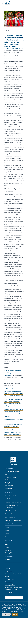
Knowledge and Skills (10, 495)
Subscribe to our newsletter (12, 594)
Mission (7, 530)
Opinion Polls (8, 514)
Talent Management (10, 510)
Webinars (7, 547)
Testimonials (8, 559)
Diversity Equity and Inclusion (13, 520)
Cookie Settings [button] (6, 614)
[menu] (25, 3)
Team (6, 536)
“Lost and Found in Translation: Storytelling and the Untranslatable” (12, 373)
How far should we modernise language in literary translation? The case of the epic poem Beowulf (13, 432)
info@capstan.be (9, 571)
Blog (6, 544)
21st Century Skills (10, 517)
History (7, 533)
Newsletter (8, 550)
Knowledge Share (9, 488)
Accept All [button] (15, 614)
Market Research (9, 499)
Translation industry (15, 52)
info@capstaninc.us (10, 585)
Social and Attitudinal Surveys (13, 502)
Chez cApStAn (9, 553)
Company (7, 527)
